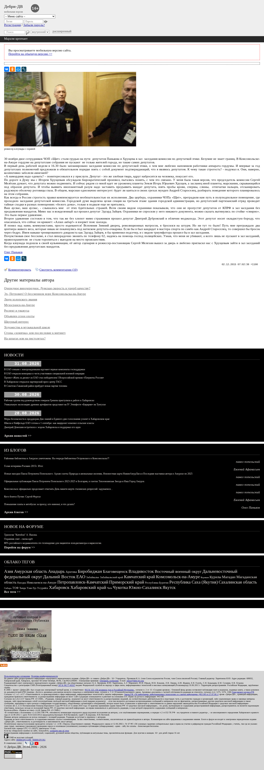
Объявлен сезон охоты (19, 316)
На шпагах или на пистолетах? (25, 338)
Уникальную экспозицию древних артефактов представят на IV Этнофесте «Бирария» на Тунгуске (55, 404)
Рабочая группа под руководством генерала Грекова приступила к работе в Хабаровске (49, 400)
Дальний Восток (59, 576)
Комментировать (19, 269)
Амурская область (30, 571)
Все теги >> (12, 591)
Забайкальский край (111, 577)
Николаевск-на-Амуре (42, 582)
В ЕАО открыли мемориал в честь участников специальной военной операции (44, 373)
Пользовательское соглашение (17, 676)
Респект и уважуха (16, 310)
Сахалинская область (238, 582)
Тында (22, 588)
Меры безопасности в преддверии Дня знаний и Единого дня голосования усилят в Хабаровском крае (57, 419)
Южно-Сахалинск (145, 587)
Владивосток (141, 571)
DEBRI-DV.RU (38, 740)
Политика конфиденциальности (44, 676)
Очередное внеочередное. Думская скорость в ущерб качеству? (47, 288)
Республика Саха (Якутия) (193, 582)
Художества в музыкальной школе (27, 327)
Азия (8, 571)
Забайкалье (92, 577)
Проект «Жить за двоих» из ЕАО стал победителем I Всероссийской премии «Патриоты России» (54, 377)
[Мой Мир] (18, 69)
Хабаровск (59, 587)
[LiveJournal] (23, 69)
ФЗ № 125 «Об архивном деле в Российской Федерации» (109, 690)
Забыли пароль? (34, 25)
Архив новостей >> (18, 435)
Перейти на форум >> (19, 547)
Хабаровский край (88, 587)
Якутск (169, 587)
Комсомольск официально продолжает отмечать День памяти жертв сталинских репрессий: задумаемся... (58, 489)
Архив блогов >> (16, 512)
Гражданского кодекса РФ (243, 692)
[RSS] (3, 665)
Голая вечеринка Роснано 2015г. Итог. (24, 466)
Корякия (205, 577)
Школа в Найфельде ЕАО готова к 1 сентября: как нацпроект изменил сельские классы (49, 423)
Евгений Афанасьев (247, 469)
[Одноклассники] (12, 69)
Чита (109, 588)
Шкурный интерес (16, 321)
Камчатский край (139, 576)
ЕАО (80, 576)
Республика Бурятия (157, 582)
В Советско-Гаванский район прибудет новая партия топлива (35, 385)
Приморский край (126, 582)
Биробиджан (90, 571)
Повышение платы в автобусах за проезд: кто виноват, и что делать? (39, 504)
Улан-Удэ (31, 588)
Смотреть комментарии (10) (58, 269)
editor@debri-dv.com (135, 681)
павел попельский (248, 461)
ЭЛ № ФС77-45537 (66, 685)
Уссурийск (42, 588)
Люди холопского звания (20, 299)
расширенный (62, 31)
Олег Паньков (13, 252)
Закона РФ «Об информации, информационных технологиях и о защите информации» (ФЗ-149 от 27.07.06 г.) (171, 694)
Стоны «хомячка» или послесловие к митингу (35, 333)
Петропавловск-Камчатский (82, 582)
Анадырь (56, 571)
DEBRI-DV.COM (23, 740)
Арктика (71, 571)
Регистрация (12, 25)
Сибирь (8, 588)
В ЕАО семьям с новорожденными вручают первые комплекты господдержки (44, 369)
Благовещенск (115, 571)
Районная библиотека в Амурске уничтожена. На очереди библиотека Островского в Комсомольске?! (56, 458)
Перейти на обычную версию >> (30, 54)
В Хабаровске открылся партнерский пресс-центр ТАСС (33, 381)
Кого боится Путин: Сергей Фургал (22, 496)
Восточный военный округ (178, 571)
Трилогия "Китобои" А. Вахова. (20, 534)
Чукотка (120, 587)
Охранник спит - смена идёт (18, 538)
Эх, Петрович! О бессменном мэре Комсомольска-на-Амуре (45, 293)
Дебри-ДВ (13, 6)
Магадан (229, 577)
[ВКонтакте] (6, 69)
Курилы (215, 577)
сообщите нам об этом (59, 731)
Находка (21, 582)
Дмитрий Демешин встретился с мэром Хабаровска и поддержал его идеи (42, 427)
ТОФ (15, 588)
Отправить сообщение (109, 681)
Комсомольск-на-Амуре (178, 576)
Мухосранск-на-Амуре (19, 305)
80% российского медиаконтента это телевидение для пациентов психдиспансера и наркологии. (53, 543)
